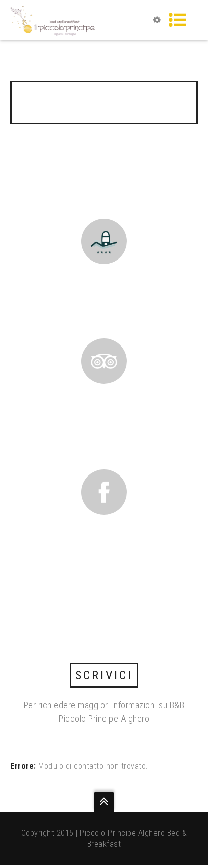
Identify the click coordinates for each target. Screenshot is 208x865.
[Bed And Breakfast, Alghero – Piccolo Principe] (52, 20)
